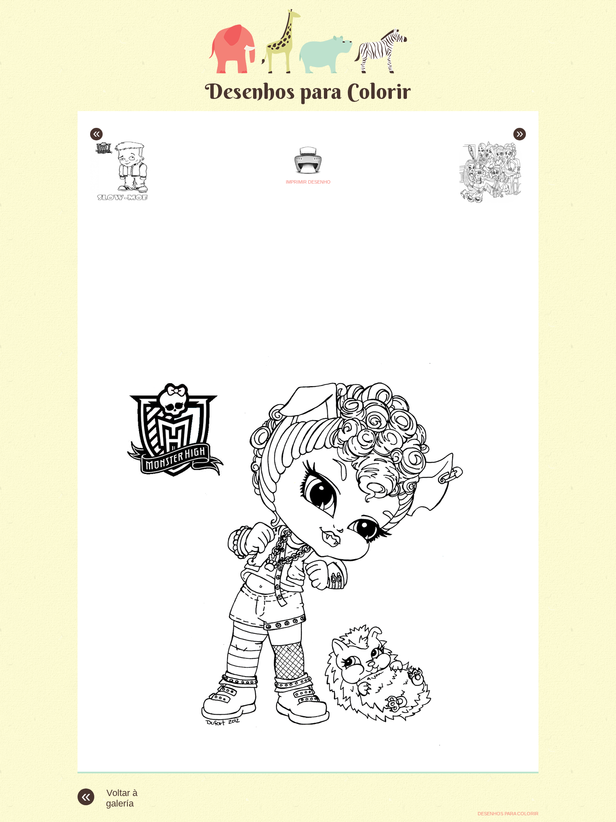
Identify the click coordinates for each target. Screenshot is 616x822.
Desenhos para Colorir (308, 91)
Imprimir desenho (308, 181)
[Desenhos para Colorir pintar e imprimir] (308, 40)
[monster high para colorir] (308, 758)
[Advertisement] (229, 264)
